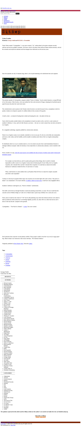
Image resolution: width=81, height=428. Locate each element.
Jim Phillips (7, 340)
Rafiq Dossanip (8, 310)
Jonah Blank (7, 290)
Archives (8, 276)
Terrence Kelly (7, 323)
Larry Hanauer (7, 317)
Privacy (14, 422)
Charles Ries (7, 347)
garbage (7, 259)
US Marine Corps (8, 404)
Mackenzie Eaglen (8, 327)
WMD (5, 19)
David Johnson (7, 321)
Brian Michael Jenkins (9, 320)
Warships (6, 407)
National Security (8, 390)
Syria (5, 399)
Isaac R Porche (7, 341)
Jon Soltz (6, 360)
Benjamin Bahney (8, 284)
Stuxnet (7, 263)
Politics (5, 394)
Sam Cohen (7, 300)
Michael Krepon (8, 324)
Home (2, 10)
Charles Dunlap (8, 311)
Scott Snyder (7, 358)
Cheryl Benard (7, 286)
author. (30, 243)
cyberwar (7, 257)
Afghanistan (7, 376)
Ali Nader (6, 334)
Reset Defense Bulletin (7, 345)
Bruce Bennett (7, 287)
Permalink (27, 40)
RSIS (5, 348)
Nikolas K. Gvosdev (9, 316)
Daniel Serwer (7, 355)
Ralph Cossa (7, 306)
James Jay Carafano (9, 293)
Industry (6, 383)
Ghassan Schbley (8, 353)
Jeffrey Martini (7, 328)
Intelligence (7, 20)
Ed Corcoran (7, 304)
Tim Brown (7, 291)
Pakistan (6, 393)
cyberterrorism (9, 256)
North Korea (7, 392)
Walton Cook (7, 303)
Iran (5, 384)
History (6, 380)
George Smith (13, 10)
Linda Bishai (7, 288)
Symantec (7, 265)
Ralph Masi (7, 333)
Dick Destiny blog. (18, 243)
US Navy (6, 406)
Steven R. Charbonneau (7, 295)
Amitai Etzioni (7, 313)
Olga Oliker (7, 338)
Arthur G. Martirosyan (7, 330)
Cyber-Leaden (6, 38)
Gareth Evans (7, 314)
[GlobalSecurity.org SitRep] (11, 34)
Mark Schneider (8, 354)
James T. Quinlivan (8, 343)
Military (6, 17)
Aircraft (6, 377)
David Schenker (8, 351)
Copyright (3, 423)
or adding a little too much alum (34, 180)
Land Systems (7, 389)
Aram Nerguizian (8, 335)
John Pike (13, 425)
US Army (6, 403)
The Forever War (8, 400)
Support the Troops (8, 397)
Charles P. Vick (7, 364)
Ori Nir (5, 337)
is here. (25, 206)
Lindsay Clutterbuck (9, 298)
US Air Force (7, 402)
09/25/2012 (20, 40)
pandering (7, 261)
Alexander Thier (8, 363)
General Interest (8, 379)
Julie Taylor (7, 361)
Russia (5, 396)
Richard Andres (8, 283)
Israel (5, 387)
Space (5, 23)
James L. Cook (7, 301)
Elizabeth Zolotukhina (9, 370)
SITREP (6, 10)
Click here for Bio (6, 273)
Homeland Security (8, 22)
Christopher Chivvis (9, 297)
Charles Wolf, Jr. (8, 368)
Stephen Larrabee (8, 326)
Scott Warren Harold (9, 318)
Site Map (8, 422)
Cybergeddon (8, 254)
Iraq (5, 386)
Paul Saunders (7, 350)
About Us (3, 422)
